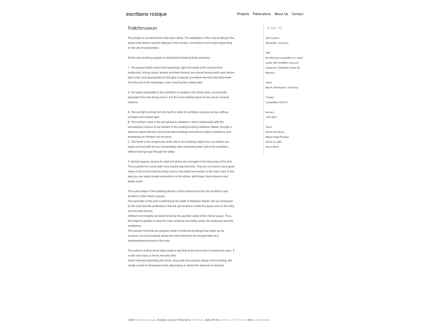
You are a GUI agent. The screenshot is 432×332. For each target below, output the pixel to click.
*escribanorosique (145, 319)
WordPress (198, 319)
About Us (281, 13)
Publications (262, 13)
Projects (243, 13)
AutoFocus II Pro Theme (233, 319)
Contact (297, 13)
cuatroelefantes (261, 319)
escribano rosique (146, 13)
